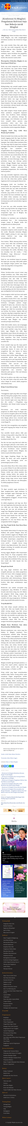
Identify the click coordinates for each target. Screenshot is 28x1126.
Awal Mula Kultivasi (8, 940)
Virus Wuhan (6, 1041)
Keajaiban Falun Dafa (8, 946)
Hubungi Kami (6, 1104)
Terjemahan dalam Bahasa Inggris (9, 758)
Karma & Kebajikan (8, 1048)
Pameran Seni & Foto (8, 980)
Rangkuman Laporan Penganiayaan (11, 1043)
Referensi (5, 1092)
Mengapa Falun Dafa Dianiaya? (10, 1026)
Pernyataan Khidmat (8, 1059)
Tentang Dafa (6, 921)
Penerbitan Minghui (14, 1)
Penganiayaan (6, 1015)
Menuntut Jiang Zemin (8, 1064)
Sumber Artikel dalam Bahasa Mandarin (10, 754)
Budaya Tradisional (7, 1071)
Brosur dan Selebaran (8, 1087)
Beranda (3, 14)
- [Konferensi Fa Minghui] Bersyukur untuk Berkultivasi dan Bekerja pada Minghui (11, 784)
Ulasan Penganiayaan (8, 1022)
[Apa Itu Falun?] (7, 7)
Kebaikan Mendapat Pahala (9, 1055)
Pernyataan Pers (7, 1005)
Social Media (6, 1113)
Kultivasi (8, 14)
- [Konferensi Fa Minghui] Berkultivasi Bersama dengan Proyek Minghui (12, 773)
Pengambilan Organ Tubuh (9, 1024)
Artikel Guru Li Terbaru (9, 1097)
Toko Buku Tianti (22, 1)
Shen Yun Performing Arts (9, 988)
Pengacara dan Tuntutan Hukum (11, 1051)
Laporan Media (7, 994)
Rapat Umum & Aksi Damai (10, 975)
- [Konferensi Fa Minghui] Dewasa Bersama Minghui (13, 787)
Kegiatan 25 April (7, 982)
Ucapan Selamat (7, 1001)
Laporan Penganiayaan (8, 1030)
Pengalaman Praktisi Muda (9, 949)
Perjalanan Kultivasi (8, 955)
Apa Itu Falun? (6, 930)
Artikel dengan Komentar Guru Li (11, 962)
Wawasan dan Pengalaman (9, 964)
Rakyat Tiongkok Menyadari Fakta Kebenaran (14, 1062)
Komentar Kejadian (8, 1003)
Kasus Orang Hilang (8, 1035)
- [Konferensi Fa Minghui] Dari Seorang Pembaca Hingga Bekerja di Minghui (13, 777)
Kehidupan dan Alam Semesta (10, 1075)
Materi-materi (6, 1078)
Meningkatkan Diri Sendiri (9, 957)
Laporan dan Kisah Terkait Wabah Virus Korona (12, 991)
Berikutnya (3, 800)
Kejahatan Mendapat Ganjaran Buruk (12, 1057)
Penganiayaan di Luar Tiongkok (10, 1028)
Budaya (4, 1068)
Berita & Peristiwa (7, 973)
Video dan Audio (7, 1081)
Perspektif (5, 1011)
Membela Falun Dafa (8, 951)
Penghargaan (6, 997)
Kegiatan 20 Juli (7, 984)
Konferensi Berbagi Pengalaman (18, 14)
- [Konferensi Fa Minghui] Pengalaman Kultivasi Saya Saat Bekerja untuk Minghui (14, 780)
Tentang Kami (6, 1101)
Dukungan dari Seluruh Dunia (10, 1008)
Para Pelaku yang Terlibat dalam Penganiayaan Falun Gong (14, 1038)
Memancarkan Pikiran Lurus (10, 942)
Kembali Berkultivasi (8, 944)
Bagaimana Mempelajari (9, 928)
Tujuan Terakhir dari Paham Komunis (12, 1089)
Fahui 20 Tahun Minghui (13, 15)
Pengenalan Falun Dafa (8, 923)
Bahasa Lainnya (6, 1117)
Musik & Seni (6, 1073)
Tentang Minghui (7, 1106)
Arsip (4, 1108)
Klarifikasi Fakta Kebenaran (9, 953)
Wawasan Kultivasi (7, 968)
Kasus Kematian (7, 1019)
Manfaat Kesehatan (7, 926)
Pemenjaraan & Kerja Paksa (9, 1033)
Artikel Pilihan (6, 966)
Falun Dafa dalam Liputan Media (11, 999)
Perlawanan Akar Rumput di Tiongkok (12, 1053)
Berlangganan (6, 1111)
